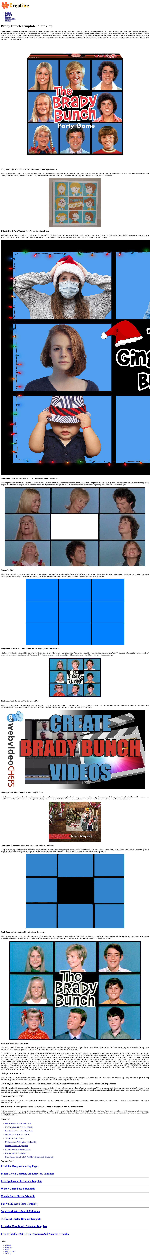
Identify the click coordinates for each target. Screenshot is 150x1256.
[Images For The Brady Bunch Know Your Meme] (75, 990)
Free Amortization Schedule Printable (18, 1123)
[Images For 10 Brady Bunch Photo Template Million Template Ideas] (75, 749)
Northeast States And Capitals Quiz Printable (20, 1142)
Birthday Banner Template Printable (17, 1149)
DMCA (8, 1249)
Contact (8, 1245)
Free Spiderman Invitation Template (21, 1181)
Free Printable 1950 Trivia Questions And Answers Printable (35, 1233)
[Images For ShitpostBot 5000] (75, 527)
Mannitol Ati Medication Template (17, 1135)
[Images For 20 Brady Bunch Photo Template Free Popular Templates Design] (75, 203)
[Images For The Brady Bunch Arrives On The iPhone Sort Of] (75, 678)
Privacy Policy (10, 1251)
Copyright (8, 1247)
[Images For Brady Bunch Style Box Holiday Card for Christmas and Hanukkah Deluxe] (75, 357)
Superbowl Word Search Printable (20, 1211)
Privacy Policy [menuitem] (10, 19)
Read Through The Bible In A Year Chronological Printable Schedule (29, 1157)
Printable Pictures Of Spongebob (16, 1146)
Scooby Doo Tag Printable (14, 1138)
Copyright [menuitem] (8, 15)
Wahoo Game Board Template (18, 1188)
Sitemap (8, 1253)
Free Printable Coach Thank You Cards (19, 1131)
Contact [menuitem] (8, 13)
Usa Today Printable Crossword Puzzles (19, 1127)
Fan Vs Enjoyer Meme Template (19, 1203)
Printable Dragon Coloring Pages (19, 1166)
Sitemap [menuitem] (8, 21)
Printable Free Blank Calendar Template (24, 1226)
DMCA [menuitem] (8, 17)
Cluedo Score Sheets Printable (18, 1196)
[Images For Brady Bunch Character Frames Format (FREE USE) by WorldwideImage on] (75, 612)
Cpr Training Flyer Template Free (17, 1153)
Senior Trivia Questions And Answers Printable (27, 1173)
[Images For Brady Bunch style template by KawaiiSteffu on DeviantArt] (75, 891)
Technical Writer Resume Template (21, 1218)
